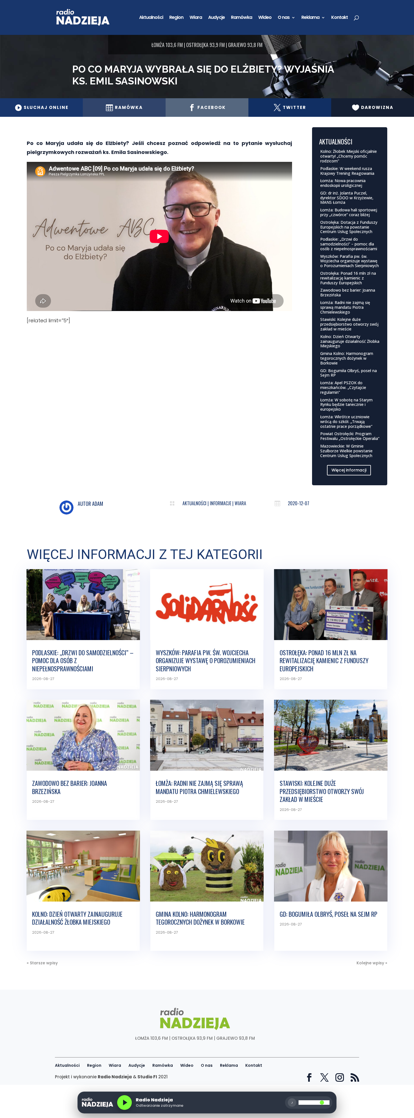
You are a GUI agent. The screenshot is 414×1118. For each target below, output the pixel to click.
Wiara (196, 18)
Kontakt (339, 18)
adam (97, 503)
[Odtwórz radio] (124, 1102)
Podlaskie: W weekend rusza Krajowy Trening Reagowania (347, 171)
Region (176, 18)
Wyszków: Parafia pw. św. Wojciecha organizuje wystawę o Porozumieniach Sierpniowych (349, 261)
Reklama (310, 18)
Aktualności (151, 18)
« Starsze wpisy (42, 963)
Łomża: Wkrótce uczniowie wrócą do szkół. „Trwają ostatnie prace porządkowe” (346, 421)
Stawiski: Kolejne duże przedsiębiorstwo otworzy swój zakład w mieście (349, 324)
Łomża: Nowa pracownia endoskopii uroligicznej (343, 183)
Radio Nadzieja (115, 1077)
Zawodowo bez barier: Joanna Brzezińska (347, 292)
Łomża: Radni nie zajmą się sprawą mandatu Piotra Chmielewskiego (345, 307)
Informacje (220, 503)
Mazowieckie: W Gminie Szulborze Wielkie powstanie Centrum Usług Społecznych (346, 450)
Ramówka (241, 18)
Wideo (264, 18)
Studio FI (147, 1077)
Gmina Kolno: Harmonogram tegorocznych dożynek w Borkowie (346, 358)
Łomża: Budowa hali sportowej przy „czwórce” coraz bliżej (348, 212)
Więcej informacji (348, 470)
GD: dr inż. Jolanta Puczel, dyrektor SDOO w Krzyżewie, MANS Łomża (346, 197)
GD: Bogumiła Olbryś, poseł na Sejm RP (348, 373)
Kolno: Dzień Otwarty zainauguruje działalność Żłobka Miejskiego (349, 341)
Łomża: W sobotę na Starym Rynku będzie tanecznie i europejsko (346, 404)
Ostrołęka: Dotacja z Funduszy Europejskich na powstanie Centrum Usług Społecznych (348, 227)
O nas (284, 18)
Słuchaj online (41, 107)
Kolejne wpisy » (372, 963)
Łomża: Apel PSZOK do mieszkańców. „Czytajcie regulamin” (343, 387)
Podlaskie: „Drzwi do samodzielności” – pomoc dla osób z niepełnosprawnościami (348, 243)
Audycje (216, 18)
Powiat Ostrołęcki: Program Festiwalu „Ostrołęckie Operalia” (349, 436)
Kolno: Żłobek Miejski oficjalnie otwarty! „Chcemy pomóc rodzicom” (348, 156)
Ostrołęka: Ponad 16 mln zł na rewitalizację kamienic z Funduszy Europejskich (348, 277)
